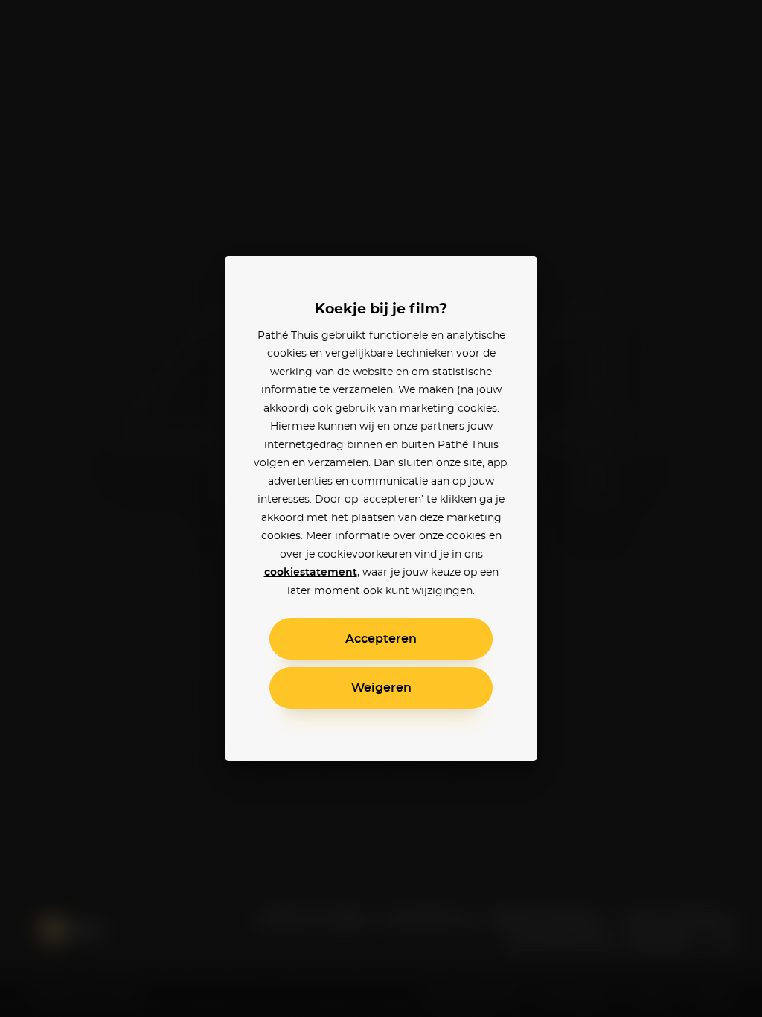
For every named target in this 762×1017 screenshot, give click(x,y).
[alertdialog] (381, 508)
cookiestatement (310, 572)
